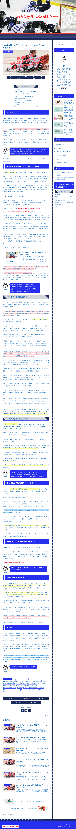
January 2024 (25, 679)
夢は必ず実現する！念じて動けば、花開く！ (26, 92)
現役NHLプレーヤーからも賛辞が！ (24, 100)
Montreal (45, 681)
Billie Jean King (7, 691)
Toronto (24, 683)
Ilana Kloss (28, 681)
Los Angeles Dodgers (34, 679)
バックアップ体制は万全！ (23, 94)
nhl (17, 681)
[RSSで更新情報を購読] (29, 710)
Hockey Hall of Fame (22, 685)
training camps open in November (37, 687)
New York (37, 683)
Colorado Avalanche (37, 681)
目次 (23, 86)
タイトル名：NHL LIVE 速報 (64, 173)
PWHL (22, 681)
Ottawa (43, 683)
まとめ (17, 104)
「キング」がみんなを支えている (25, 96)
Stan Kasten (42, 689)
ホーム (61, 824)
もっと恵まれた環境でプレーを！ (24, 98)
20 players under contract (9, 681)
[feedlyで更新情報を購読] (25, 710)
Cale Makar (18, 683)
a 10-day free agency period (10, 687)
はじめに (18, 89)
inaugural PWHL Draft (8, 683)
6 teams (36, 689)
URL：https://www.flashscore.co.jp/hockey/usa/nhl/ (65, 177)
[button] (41, 77)
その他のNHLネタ (7, 679)
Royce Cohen (17, 679)
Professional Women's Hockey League (12, 689)
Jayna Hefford (44, 679)
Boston (26, 687)
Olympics (20, 687)
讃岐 (64, 66)
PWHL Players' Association (9, 685)
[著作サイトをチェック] (22, 710)
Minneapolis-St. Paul (32, 685)
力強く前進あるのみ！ (21, 102)
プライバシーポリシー (69, 824)
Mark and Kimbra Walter (27, 689)
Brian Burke (30, 683)
